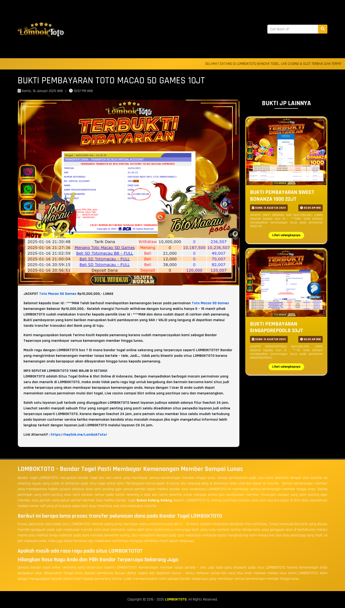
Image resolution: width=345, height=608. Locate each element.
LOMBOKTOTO (176, 599)
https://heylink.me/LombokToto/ (79, 434)
